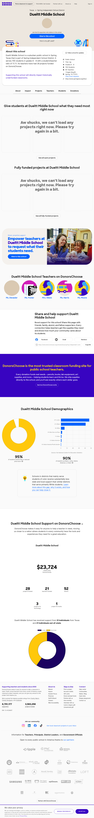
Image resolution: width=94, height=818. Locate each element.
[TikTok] (41, 725)
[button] (64, 345)
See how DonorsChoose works (47, 385)
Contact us (82, 700)
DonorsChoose (7, 3)
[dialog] (47, 811)
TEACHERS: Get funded (43, 4)
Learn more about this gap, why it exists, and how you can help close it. (51, 487)
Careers (50, 700)
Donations (74, 91)
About (17, 91)
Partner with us (57, 4)
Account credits (68, 691)
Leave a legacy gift (69, 705)
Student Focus (52, 694)
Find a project (68, 689)
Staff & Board (52, 698)
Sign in (90, 4)
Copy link (88, 345)
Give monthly (68, 700)
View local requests (72, 76)
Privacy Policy (23, 816)
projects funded (30, 705)
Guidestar (19, 700)
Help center (82, 689)
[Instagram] (23, 725)
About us (68, 4)
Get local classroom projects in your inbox (61, 726)
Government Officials (72, 735)
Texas (31, 10)
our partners (68, 740)
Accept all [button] (82, 811)
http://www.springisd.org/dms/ (76, 79)
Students (62, 91)
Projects (38, 91)
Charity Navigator (7, 700)
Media (81, 694)
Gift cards (67, 694)
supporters (7, 705)
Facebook (44, 339)
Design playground (85, 698)
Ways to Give (68, 687)
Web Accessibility (53, 702)
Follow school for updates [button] (76, 53)
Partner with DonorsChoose (47, 801)
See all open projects (47, 158)
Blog (85, 694)
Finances (51, 696)
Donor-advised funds (70, 696)
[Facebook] (35, 725)
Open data (82, 696)
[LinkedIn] (29, 725)
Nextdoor (84, 339)
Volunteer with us (69, 702)
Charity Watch (35, 698)
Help (75, 4)
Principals (38, 735)
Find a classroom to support (24, 4)
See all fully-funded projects (47, 216)
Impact (28, 91)
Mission (50, 689)
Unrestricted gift (69, 707)
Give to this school (47, 36)
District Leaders (51, 735)
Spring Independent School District (51, 10)
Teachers (50, 91)
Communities (83, 691)
